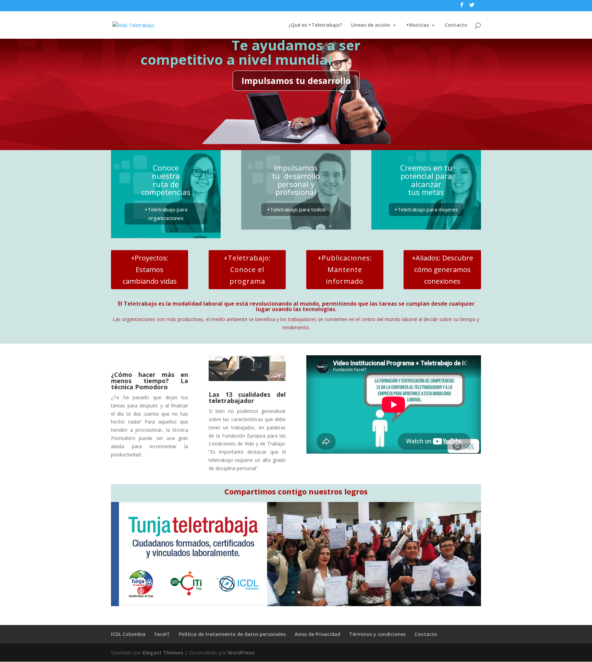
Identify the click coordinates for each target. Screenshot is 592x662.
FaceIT (162, 634)
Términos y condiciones (377, 634)
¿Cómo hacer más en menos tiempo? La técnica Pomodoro (149, 380)
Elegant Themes (163, 652)
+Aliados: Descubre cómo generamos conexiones (442, 269)
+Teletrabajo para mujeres (426, 209)
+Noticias (417, 25)
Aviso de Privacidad (317, 634)
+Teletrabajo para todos (296, 209)
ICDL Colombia (128, 634)
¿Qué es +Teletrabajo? (315, 25)
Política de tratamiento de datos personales (232, 634)
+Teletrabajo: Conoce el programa (247, 269)
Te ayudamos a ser (296, 45)
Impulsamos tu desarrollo (296, 80)
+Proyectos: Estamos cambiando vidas (150, 269)
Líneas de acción (370, 25)
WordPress (241, 652)
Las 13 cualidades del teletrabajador (247, 397)
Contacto (456, 25)
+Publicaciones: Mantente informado (345, 269)
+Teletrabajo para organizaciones (166, 214)
